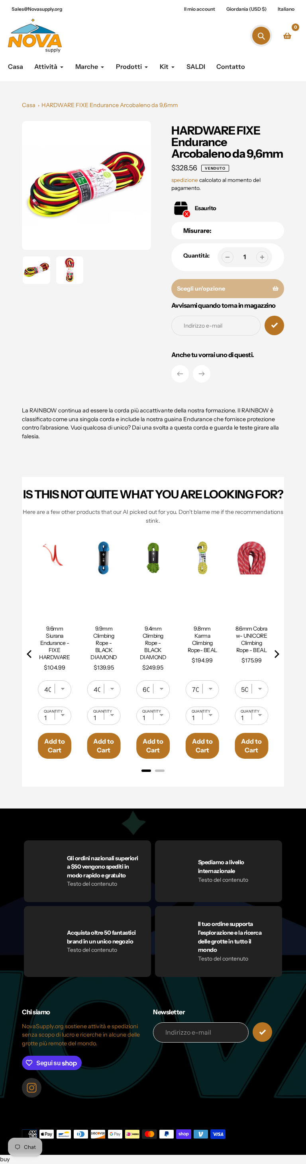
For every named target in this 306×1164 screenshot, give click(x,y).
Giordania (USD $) (246, 9)
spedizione (185, 180)
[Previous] (180, 374)
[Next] (201, 374)
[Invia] (262, 1032)
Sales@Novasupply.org (37, 9)
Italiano (286, 9)
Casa (28, 105)
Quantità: (196, 255)
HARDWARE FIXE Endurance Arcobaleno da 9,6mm (109, 105)
